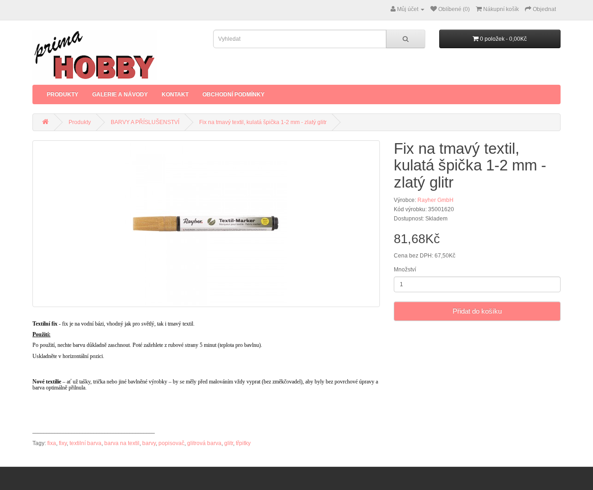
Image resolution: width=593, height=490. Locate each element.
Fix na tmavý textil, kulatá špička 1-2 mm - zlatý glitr (263, 122)
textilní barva (85, 443)
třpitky (243, 443)
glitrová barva (204, 443)
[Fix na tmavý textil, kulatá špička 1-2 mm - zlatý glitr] (206, 223)
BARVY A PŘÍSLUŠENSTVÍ (145, 122)
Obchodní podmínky (233, 94)
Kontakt (175, 94)
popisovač (171, 443)
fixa (51, 443)
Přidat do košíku (477, 311)
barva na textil (121, 443)
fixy (63, 443)
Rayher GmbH (435, 200)
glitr (228, 443)
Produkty (62, 94)
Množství (405, 269)
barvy (149, 443)
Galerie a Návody (120, 94)
